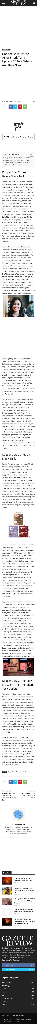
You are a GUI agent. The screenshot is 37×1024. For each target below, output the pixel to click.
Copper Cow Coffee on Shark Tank (17, 160)
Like (32, 965)
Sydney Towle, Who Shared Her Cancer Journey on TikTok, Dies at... (24, 901)
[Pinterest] (20, 107)
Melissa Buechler (9, 101)
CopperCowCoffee (13, 772)
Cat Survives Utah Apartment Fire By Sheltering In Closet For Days (24, 890)
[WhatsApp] (25, 107)
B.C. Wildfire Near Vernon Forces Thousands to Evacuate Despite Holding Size (24, 921)
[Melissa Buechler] (19, 814)
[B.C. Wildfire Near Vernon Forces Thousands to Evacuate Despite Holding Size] (7, 922)
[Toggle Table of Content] (30, 155)
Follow (31, 969)
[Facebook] (11, 107)
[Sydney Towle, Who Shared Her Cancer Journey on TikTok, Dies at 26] (7, 901)
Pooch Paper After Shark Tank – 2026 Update (28, 796)
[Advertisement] (18, 25)
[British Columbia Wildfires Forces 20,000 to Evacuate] (7, 881)
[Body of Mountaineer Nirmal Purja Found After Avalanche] (7, 912)
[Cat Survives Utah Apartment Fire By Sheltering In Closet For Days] (7, 891)
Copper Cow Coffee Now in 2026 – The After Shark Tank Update (18, 164)
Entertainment (6, 49)
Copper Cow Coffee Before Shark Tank (18, 158)
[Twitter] (15, 107)
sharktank (23, 772)
